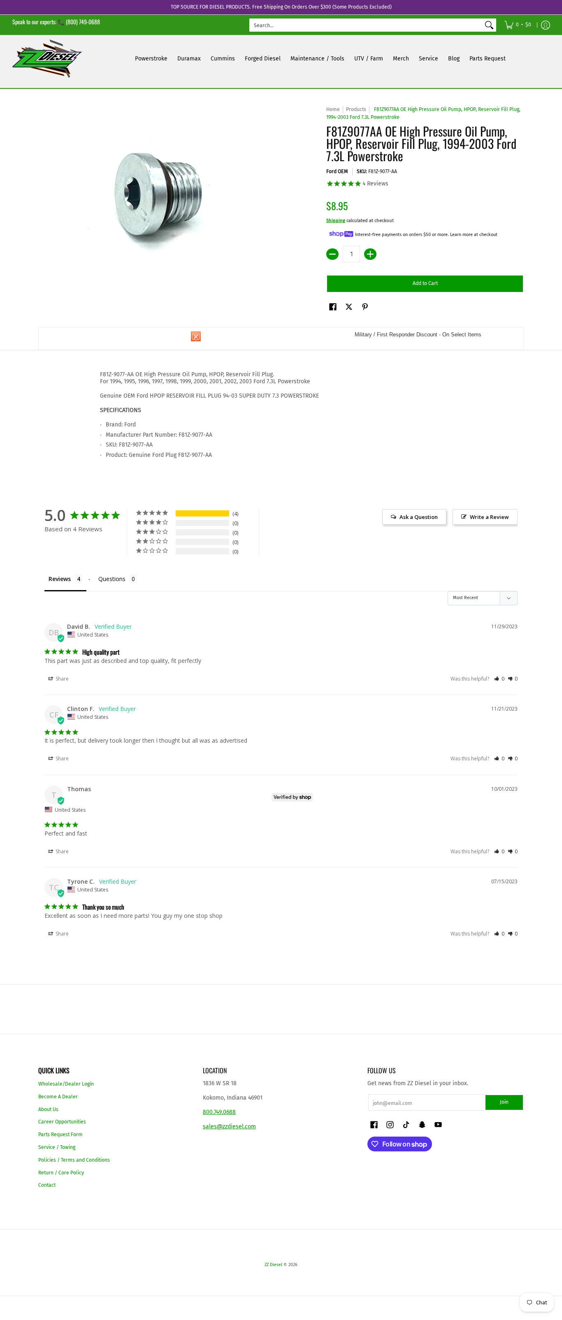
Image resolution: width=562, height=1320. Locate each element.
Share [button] (61, 678)
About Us (48, 1109)
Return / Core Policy (61, 1173)
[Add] (370, 254)
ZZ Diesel (273, 1264)
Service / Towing (56, 1147)
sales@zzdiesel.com (229, 1126)
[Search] (489, 25)
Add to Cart (425, 283)
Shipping (335, 220)
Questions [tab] (111, 579)
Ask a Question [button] (418, 517)
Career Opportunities (62, 1122)
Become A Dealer (58, 1097)
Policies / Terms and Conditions (74, 1160)
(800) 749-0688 (83, 21)
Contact (47, 1185)
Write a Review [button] (489, 517)
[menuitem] (517, 25)
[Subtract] (332, 254)
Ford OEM (337, 171)
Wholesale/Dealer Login (66, 1084)
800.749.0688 (219, 1112)
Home (333, 109)
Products (356, 109)
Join (504, 1102)
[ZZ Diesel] (47, 58)
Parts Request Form (60, 1134)
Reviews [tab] (60, 579)
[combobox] (366, 25)
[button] (333, 307)
